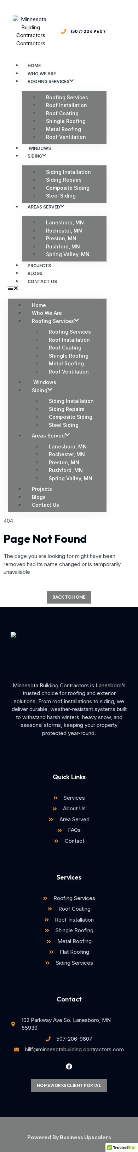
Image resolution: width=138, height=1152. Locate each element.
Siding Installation (68, 172)
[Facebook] (69, 1066)
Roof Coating (62, 113)
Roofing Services (48, 81)
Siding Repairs (64, 180)
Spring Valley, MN (68, 254)
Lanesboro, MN (65, 222)
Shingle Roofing (66, 121)
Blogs (39, 497)
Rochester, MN (64, 231)
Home (39, 305)
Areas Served (44, 207)
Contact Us (42, 281)
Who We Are (47, 313)
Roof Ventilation (66, 137)
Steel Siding (61, 196)
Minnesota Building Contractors (69, 673)
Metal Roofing (63, 129)
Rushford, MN (63, 246)
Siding (35, 156)
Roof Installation (66, 105)
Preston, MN (61, 238)
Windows (44, 382)
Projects (42, 489)
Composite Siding (68, 188)
